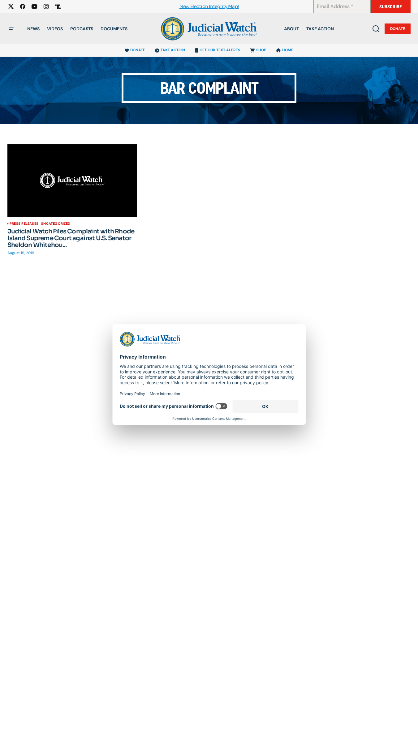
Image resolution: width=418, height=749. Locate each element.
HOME (287, 50)
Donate (397, 28)
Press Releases (24, 223)
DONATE (137, 50)
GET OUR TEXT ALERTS (220, 50)
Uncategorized (55, 223)
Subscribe (390, 7)
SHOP (261, 50)
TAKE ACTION (173, 50)
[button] (11, 28)
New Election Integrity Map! (209, 6)
